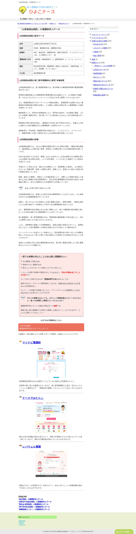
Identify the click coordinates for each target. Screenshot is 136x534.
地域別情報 (97, 73)
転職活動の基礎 (99, 95)
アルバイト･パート (99, 35)
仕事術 (95, 52)
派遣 (93, 59)
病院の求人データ (100, 81)
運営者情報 (22, 521)
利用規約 (21, 523)
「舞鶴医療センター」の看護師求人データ (34, 509)
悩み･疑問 (97, 56)
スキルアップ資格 (100, 48)
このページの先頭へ (124, 532)
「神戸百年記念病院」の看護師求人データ (34, 507)
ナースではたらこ (33, 397)
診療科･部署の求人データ (103, 89)
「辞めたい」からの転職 (102, 66)
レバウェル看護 (31, 446)
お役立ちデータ (99, 70)
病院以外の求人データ (101, 85)
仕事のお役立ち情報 (99, 41)
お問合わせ (22, 525)
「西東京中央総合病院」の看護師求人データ (35, 502)
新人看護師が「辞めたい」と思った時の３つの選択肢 (35, 19)
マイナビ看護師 (31, 342)
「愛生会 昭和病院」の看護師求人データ (33, 504)
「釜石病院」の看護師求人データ (30, 499)
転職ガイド (96, 63)
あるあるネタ (98, 44)
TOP (32, 23)
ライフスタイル (98, 38)
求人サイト (97, 77)
